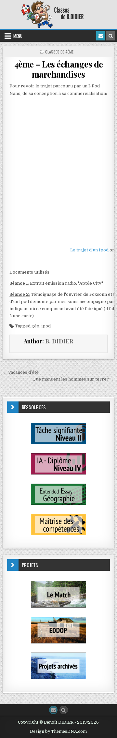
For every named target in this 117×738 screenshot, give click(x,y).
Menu (17, 36)
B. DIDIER (59, 341)
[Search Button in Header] (110, 35)
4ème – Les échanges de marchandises (58, 69)
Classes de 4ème (59, 51)
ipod (46, 326)
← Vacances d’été (21, 372)
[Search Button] (63, 710)
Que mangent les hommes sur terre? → (73, 379)
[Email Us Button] (53, 710)
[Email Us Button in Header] (100, 35)
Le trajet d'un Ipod (89, 250)
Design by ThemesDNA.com (58, 731)
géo (35, 326)
